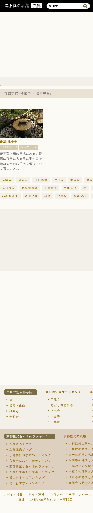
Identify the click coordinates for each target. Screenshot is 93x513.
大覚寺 (55, 416)
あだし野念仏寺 (62, 405)
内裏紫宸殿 (30, 188)
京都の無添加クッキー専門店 (51, 499)
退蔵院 (75, 180)
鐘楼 (47, 196)
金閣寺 (7, 180)
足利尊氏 (8, 188)
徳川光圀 (31, 196)
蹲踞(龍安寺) (9, 141)
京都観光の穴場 (75, 436)
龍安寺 (23, 180)
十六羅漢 (50, 188)
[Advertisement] (60, 240)
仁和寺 (59, 180)
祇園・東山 (17, 405)
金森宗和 (80, 196)
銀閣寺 (14, 411)
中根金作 (70, 188)
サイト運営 (37, 494)
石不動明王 (10, 196)
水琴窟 (62, 196)
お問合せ (56, 494)
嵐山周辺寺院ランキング (63, 392)
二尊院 (55, 422)
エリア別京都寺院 (19, 392)
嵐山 (12, 400)
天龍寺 (55, 399)
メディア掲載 (13, 494)
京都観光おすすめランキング (27, 436)
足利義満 (41, 180)
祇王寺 (55, 410)
